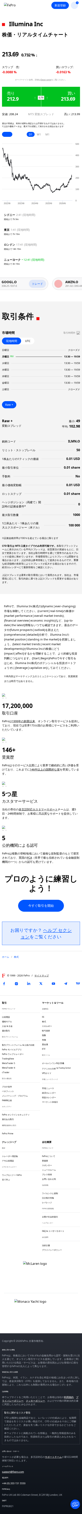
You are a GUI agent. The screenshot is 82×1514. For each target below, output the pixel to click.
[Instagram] (16, 984)
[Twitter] (41, 984)
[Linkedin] (29, 984)
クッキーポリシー (35, 1400)
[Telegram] (66, 984)
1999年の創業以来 (23, 721)
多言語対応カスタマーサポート (38, 809)
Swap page (46, 79)
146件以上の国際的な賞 (45, 769)
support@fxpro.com (13, 1471)
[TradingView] (78, 984)
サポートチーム (53, 1457)
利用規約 (69, 1397)
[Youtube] (53, 984)
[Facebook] (4, 984)
